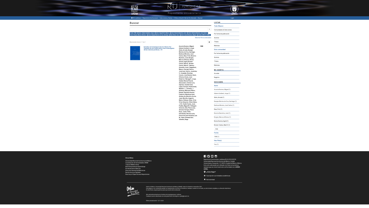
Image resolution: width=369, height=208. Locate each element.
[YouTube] (212, 156)
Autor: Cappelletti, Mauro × (163, 33)
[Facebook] (205, 156)
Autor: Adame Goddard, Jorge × (147, 33)
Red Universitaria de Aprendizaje (135, 166)
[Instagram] (216, 156)
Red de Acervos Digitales (133, 172)
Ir (209, 29)
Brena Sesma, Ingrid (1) (221, 121)
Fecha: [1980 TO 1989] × (204, 35)
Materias (217, 45)
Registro (216, 77)
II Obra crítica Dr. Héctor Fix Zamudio (185, 18)
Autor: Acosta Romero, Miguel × (189, 35)
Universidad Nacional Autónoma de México (138, 161)
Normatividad (210, 179)
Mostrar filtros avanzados (203, 37)
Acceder (216, 73)
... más (216, 129)
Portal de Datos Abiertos (133, 168)
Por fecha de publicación (221, 34)
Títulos (216, 41)
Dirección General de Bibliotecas (135, 170)
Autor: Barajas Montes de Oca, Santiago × (158, 35)
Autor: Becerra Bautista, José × (179, 33)
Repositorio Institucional (150, 18)
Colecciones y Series (166, 18)
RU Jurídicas (137, 18)
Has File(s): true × (175, 35)
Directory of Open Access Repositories (137, 174)
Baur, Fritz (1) (218, 109)
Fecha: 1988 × (133, 33)
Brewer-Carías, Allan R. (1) (222, 125)
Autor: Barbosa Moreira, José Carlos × (197, 33)
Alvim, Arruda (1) (219, 97)
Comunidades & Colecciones (223, 30)
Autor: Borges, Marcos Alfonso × (138, 35)
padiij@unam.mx (184, 196)
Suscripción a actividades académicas (218, 176)
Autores (216, 38)
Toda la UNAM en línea (132, 164)
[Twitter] (208, 156)
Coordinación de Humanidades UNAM (136, 163)
